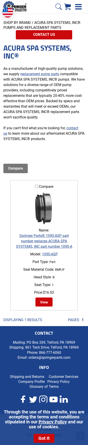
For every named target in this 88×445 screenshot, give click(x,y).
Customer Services (63, 377)
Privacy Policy (53, 422)
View (44, 302)
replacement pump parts (39, 74)
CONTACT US (44, 34)
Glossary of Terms (44, 386)
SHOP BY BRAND (17, 22)
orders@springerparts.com (49, 357)
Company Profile (31, 381)
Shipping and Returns (27, 377)
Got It (44, 438)
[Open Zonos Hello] (10, 10)
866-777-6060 (50, 352)
